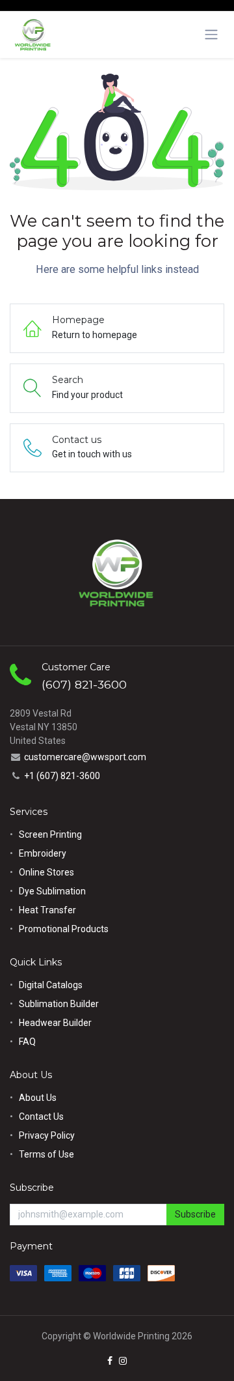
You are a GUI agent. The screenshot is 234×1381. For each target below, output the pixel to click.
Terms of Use (46, 1154)
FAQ (27, 1041)
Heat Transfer (47, 910)
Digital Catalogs (51, 985)
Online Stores (47, 872)
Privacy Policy (47, 1135)
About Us (38, 1097)
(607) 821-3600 (84, 684)
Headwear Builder (55, 1023)
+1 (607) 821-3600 (62, 776)
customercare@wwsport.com (85, 757)
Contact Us (41, 1116)
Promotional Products (64, 929)
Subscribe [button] (195, 1214)
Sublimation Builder (59, 1004)
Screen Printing (50, 834)
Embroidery (42, 853)
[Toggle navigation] (211, 34)
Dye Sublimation (52, 891)
